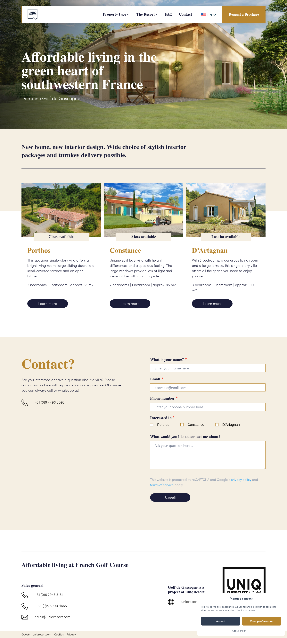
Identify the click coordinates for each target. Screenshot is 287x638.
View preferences (261, 621)
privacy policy (241, 479)
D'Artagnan (231, 425)
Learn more (47, 303)
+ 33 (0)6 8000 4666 (51, 605)
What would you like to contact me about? (185, 436)
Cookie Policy (239, 630)
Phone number (164, 398)
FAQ (169, 14)
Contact (185, 14)
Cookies (59, 634)
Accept (220, 621)
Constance (195, 425)
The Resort (145, 14)
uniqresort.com (193, 601)
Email (156, 379)
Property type (114, 14)
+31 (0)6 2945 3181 (49, 594)
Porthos (163, 425)
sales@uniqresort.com (52, 616)
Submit (170, 497)
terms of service (162, 484)
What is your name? (168, 359)
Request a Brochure (244, 14)
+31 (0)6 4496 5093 (50, 402)
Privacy (71, 634)
